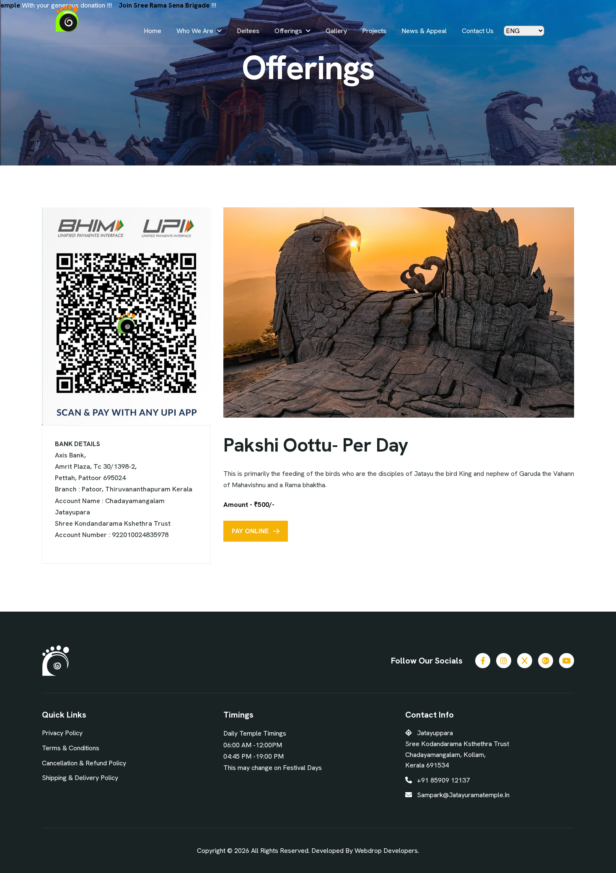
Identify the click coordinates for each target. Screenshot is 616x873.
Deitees (248, 30)
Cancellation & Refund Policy (84, 763)
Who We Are (194, 30)
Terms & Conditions (70, 748)
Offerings (288, 30)
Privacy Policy (62, 732)
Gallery (336, 30)
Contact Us (478, 30)
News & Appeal (424, 30)
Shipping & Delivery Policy (80, 777)
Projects (374, 30)
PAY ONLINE (250, 531)
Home (152, 30)
